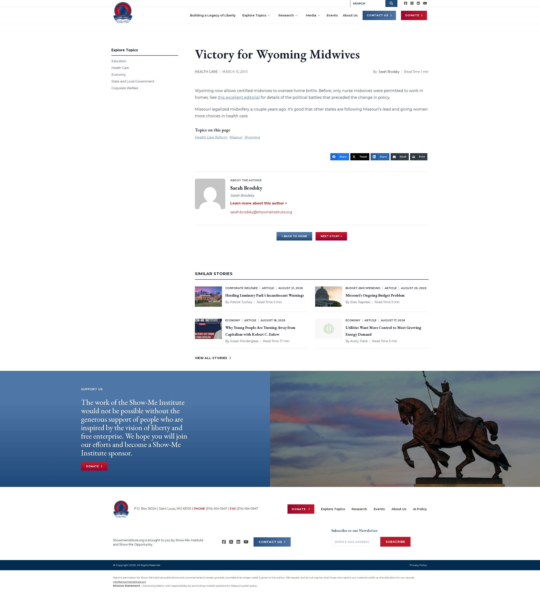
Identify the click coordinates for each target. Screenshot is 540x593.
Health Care (120, 68)
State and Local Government (132, 81)
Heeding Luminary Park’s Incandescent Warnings (264, 295)
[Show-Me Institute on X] (411, 3)
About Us (350, 15)
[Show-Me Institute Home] (123, 12)
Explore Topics (254, 15)
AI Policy (420, 509)
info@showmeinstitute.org (129, 581)
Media (311, 15)
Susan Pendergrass (244, 341)
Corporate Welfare (124, 88)
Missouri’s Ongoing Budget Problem (375, 295)
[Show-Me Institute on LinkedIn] (418, 3)
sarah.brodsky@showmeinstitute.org (261, 212)
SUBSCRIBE (395, 542)
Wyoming (252, 137)
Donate (412, 15)
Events (332, 15)
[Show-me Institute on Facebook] (405, 3)
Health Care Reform (211, 137)
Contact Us (377, 15)
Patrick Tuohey (241, 302)
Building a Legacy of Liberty (213, 15)
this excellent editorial (239, 97)
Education (118, 61)
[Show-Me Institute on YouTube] (425, 3)
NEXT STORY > (331, 236)
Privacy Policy (418, 565)
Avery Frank (359, 341)
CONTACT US (270, 542)
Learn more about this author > (258, 203)
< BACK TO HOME (294, 236)
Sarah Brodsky (389, 72)
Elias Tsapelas (360, 302)
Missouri (236, 137)
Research (286, 15)
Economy (118, 75)
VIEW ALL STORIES (211, 358)
